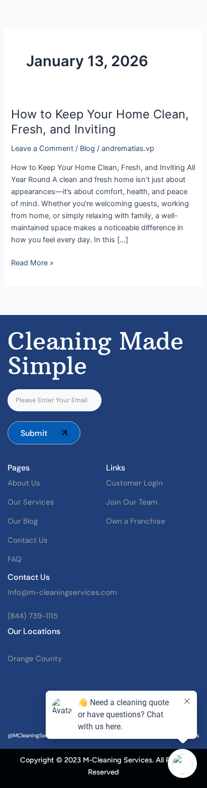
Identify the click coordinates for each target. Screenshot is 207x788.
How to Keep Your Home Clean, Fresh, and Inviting (100, 122)
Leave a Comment (42, 148)
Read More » (32, 262)
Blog (87, 148)
